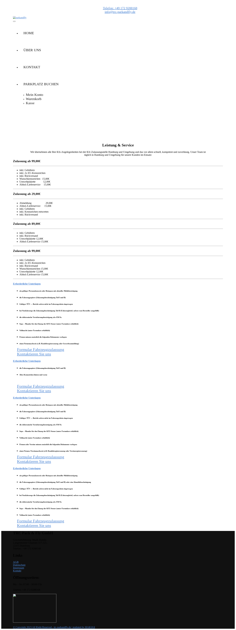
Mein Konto (34, 95)
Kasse (30, 103)
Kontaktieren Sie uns (34, 354)
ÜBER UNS (32, 50)
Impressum (18, 567)
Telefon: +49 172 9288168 (120, 8)
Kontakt (17, 570)
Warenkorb (33, 99)
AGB (16, 562)
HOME (28, 33)
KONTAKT (31, 67)
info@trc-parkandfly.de (120, 11)
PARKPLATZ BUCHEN (41, 84)
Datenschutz (19, 565)
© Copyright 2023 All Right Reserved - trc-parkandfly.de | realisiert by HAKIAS (54, 627)
